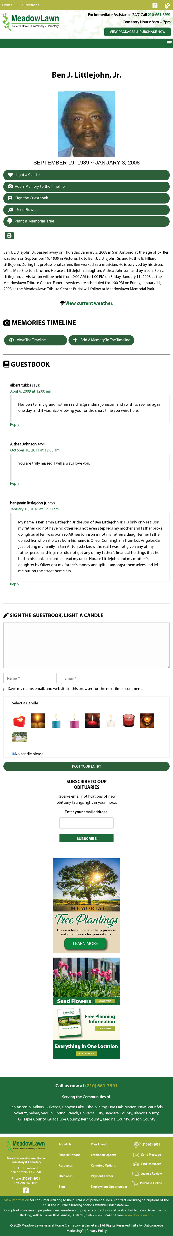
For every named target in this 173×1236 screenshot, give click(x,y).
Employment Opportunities (109, 1187)
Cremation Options (103, 1155)
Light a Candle (27, 175)
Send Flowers (27, 210)
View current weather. (89, 303)
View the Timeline (31, 340)
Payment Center (102, 1176)
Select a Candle (25, 703)
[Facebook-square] (155, 5)
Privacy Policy (96, 1231)
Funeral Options (69, 1155)
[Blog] (167, 5)
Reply (14, 425)
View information (16, 1200)
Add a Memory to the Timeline (40, 187)
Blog (62, 1187)
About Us (65, 1144)
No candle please (29, 754)
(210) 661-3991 (86, 1086)
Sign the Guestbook (31, 198)
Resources (66, 1165)
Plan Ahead (99, 1144)
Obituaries (66, 1176)
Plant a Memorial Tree (34, 221)
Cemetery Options (103, 1165)
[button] (169, 42)
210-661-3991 (159, 15)
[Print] (9, 235)
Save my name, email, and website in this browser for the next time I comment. (75, 689)
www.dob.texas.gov (139, 1215)
